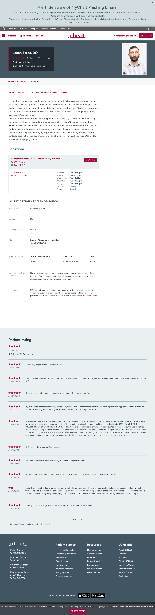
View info (90, 160)
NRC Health (45, 524)
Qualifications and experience (44, 92)
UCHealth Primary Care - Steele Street (31, 66)
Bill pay (34, 28)
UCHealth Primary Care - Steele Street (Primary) (35, 158)
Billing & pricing (62, 572)
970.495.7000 (19, 560)
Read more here (90, 295)
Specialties (25, 35)
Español (149, 29)
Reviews (65, 92)
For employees (93, 565)
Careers (23, 28)
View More (77, 519)
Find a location (62, 561)
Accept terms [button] (78, 611)
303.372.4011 (19, 165)
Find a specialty (62, 565)
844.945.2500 (19, 578)
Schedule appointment (66, 553)
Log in (149, 35)
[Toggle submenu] (3, 35)
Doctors (12, 35)
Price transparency (64, 576)
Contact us (123, 576)
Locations (39, 35)
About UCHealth (126, 550)
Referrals (12, 28)
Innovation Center (126, 565)
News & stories (93, 572)
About (11, 92)
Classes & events (94, 553)
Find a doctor (61, 557)
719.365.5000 (19, 567)
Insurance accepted (64, 569)
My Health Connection (125, 35)
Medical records (94, 550)
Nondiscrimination (127, 569)
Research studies (48, 28)
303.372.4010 (20, 162)
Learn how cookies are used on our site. (136, 606)
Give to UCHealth (126, 561)
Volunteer (123, 557)
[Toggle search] (4, 28)
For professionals (94, 569)
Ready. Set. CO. (67, 28)
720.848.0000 (19, 553)
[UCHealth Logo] (17, 543)
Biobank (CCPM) (126, 572)
